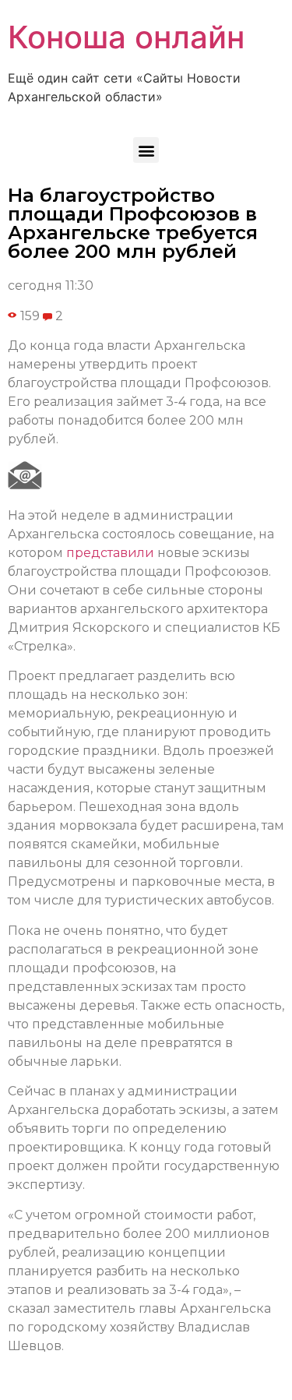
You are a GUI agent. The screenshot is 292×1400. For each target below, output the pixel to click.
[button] (146, 150)
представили (110, 552)
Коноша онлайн (126, 37)
